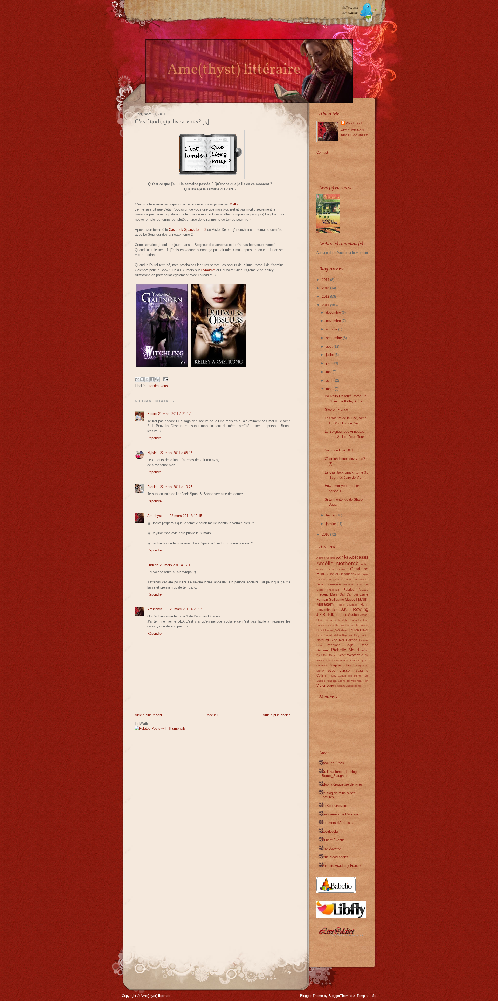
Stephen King (341, 665)
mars (330, 389)
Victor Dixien (326, 685)
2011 (326, 305)
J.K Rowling (354, 609)
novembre (334, 321)
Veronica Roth (359, 680)
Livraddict (208, 270)
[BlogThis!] (142, 379)
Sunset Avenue (333, 840)
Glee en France (336, 409)
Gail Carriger (349, 594)
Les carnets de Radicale (340, 814)
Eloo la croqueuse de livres (342, 784)
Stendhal (351, 660)
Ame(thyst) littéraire (155, 996)
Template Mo (366, 996)
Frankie (152, 487)
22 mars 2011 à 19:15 (186, 516)
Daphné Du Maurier (354, 579)
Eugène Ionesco (353, 584)
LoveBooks (330, 831)
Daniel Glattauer (340, 574)
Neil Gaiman (348, 640)
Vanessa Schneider (338, 680)
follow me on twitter (350, 10)
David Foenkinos (328, 584)
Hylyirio (152, 453)
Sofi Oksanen (336, 660)
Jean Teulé (333, 620)
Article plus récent (148, 715)
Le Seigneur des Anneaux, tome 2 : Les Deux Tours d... (345, 437)
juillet (330, 355)
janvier (331, 524)
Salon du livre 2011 (339, 450)
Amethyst (154, 516)
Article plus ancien (276, 715)
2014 (326, 280)
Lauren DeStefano (336, 630)
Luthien (152, 565)
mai (329, 372)
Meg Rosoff (361, 635)
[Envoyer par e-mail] (137, 379)
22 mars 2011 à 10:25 (176, 487)
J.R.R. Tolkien (327, 615)
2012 (326, 297)
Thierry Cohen (337, 675)
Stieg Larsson (339, 670)
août (330, 346)
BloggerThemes (340, 996)
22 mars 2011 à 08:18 (176, 453)
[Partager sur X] (147, 379)
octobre (332, 329)
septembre (334, 338)
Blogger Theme (311, 996)
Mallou (234, 204)
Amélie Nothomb (337, 563)
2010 (326, 534)
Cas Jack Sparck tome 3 (187, 230)
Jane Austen (349, 615)
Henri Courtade (348, 604)
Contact (322, 152)
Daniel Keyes (360, 574)
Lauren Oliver (359, 630)
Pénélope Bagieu (341, 645)
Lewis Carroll (324, 635)
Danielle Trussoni (327, 579)
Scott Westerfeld (350, 655)
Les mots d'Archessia (338, 823)
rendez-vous (158, 386)
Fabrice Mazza (356, 589)
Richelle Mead (345, 650)
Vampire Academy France (341, 866)
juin (329, 363)
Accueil (212, 715)
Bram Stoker (338, 569)
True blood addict (335, 857)
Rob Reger (330, 655)
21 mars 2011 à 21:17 (174, 414)
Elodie (152, 414)
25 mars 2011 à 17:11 (176, 565)
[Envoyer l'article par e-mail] (165, 379)
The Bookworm (333, 848)
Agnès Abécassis (352, 557)
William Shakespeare (349, 685)
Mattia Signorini (343, 635)
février (331, 515)
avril (329, 380)
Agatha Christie (325, 557)
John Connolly (351, 620)
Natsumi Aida (326, 640)
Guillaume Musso (342, 599)
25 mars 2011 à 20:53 (186, 609)
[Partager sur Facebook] (152, 379)
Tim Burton (355, 675)
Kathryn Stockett (345, 625)
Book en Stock (333, 763)
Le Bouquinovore (334, 806)
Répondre (154, 438)
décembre (334, 312)
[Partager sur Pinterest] (157, 379)
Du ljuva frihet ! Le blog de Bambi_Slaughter (341, 774)
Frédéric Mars (327, 594)
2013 (326, 288)
